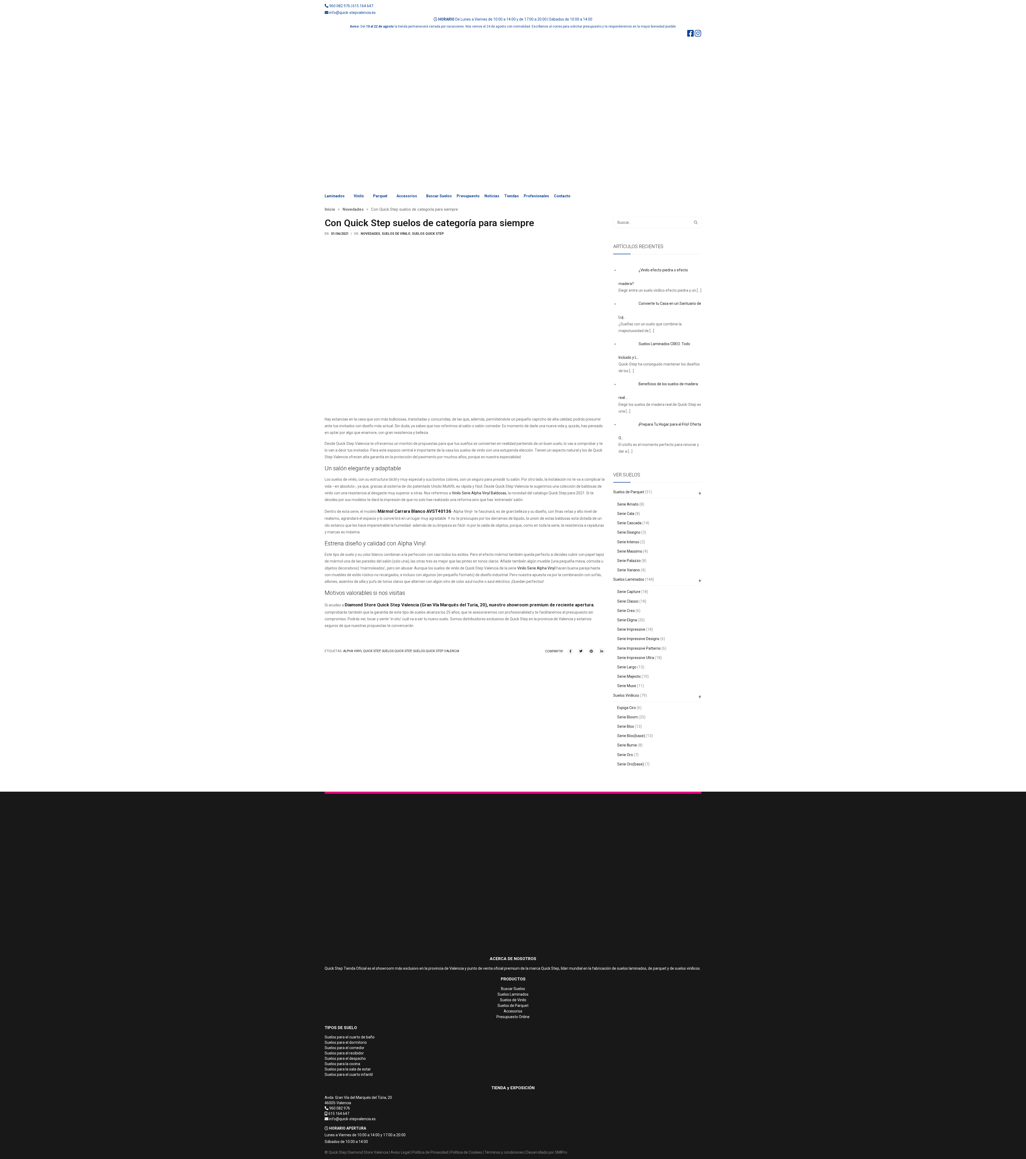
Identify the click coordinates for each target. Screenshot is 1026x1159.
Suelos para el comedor (344, 1048)
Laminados (335, 196)
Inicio (330, 209)
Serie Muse (626, 686)
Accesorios (407, 196)
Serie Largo (626, 667)
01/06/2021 (340, 234)
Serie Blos (625, 726)
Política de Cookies (466, 1152)
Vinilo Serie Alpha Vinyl (536, 568)
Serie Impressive (631, 629)
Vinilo (359, 196)
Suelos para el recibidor (344, 1053)
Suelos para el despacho (345, 1058)
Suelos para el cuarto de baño (350, 1037)
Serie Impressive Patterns (639, 648)
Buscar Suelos (439, 196)
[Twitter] (580, 651)
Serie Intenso (628, 542)
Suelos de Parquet (628, 492)
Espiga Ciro (626, 708)
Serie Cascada (629, 523)
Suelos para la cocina (342, 1064)
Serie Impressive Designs (638, 639)
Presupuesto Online (513, 1017)
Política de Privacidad (430, 1152)
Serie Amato (628, 504)
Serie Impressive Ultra (635, 658)
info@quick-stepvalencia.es (352, 12)
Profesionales (536, 196)
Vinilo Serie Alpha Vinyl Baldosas (479, 493)
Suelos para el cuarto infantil (349, 1074)
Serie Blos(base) (631, 736)
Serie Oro (625, 755)
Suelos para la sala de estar (348, 1069)
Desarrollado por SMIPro (546, 1152)
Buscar (695, 222)
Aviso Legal (400, 1152)
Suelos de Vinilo (513, 1000)
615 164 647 (362, 6)
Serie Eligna (627, 620)
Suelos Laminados (628, 579)
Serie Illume (627, 745)
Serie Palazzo (629, 561)
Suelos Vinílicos (626, 695)
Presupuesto (468, 196)
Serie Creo (626, 611)
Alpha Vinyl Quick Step (361, 651)
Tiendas (511, 196)
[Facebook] (570, 651)
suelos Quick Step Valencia (436, 651)
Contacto (562, 196)
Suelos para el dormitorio (346, 1042)
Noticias (491, 196)
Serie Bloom (627, 717)
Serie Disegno (628, 532)
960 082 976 (339, 6)
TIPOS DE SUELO (341, 1027)
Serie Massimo (629, 551)
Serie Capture (628, 592)
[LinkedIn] (601, 651)
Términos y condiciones (504, 1152)
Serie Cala (625, 513)
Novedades (353, 209)
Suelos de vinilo (396, 234)
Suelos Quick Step (428, 234)
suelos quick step (396, 651)
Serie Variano (628, 570)
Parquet (380, 196)
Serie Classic (628, 601)
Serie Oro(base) (630, 764)
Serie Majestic (629, 676)
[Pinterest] (591, 651)
